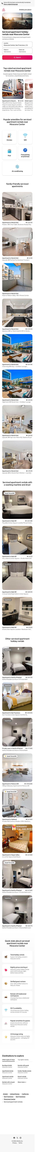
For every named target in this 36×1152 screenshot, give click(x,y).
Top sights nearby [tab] (23, 1060)
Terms (20, 1143)
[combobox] (17, 45)
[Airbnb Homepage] (3, 10)
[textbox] (10, 52)
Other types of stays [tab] (8, 1060)
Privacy (14, 1143)
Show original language (11, 4)
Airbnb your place (25, 10)
